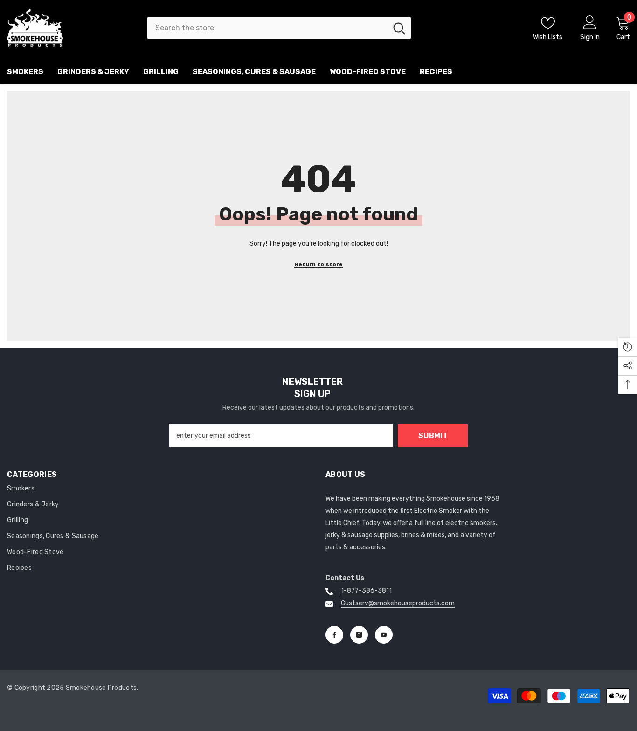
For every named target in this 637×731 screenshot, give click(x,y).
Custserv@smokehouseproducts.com (398, 603)
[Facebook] (334, 635)
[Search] (279, 28)
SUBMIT (433, 435)
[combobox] (267, 28)
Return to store (318, 264)
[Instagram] (359, 635)
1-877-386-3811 (366, 591)
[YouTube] (384, 635)
